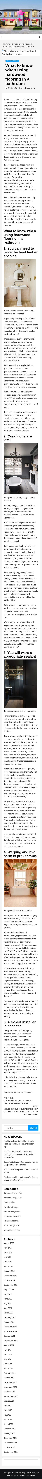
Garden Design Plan (12, 1211)
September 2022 (11, 1452)
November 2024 (10, 1331)
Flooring (20, 1093)
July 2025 (7, 1294)
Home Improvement (12, 1216)
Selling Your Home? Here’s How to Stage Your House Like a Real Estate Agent (21, 1110)
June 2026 (8, 1252)
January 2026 (9, 1271)
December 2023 (10, 1382)
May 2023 (7, 1415)
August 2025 (9, 1289)
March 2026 (8, 1266)
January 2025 (9, 1322)
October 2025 (9, 1280)
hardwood (29, 1093)
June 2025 (8, 1299)
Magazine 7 (19, 1475)
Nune (6, 398)
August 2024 (9, 1345)
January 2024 (9, 1377)
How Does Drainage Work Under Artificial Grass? (21, 1171)
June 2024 (8, 1354)
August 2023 (9, 1401)
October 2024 (9, 1336)
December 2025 (10, 1275)
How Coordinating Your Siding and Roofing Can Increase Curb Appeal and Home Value (19, 1154)
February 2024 (9, 1373)
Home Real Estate (11, 1221)
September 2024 (11, 1340)
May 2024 (7, 1359)
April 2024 (8, 1363)
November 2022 (10, 1442)
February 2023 (9, 1428)
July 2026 (7, 1248)
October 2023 (9, 1391)
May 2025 (7, 1303)
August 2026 (9, 1243)
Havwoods (31, 817)
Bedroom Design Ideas (13, 1197)
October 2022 (9, 1447)
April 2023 (8, 1419)
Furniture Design (11, 1207)
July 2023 (7, 1405)
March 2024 (8, 1368)
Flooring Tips (12, 61)
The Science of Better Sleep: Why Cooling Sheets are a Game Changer (21, 1178)
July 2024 (7, 1350)
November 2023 (10, 1387)
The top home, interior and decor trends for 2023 (18, 1101)
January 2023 (9, 1433)
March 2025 (8, 1313)
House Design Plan (11, 1225)
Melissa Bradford (16, 88)
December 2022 (10, 1438)
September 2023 (11, 1396)
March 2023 (8, 1424)
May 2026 (7, 1257)
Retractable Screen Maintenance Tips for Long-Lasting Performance (21, 1163)
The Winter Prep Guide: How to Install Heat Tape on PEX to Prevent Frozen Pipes (19, 1144)
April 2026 (8, 1261)
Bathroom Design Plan (13, 1193)
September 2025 (11, 1285)
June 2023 (8, 1410)
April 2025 (8, 1308)
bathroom (12, 1093)
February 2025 (9, 1317)
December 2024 (10, 1326)
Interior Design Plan (12, 1230)
